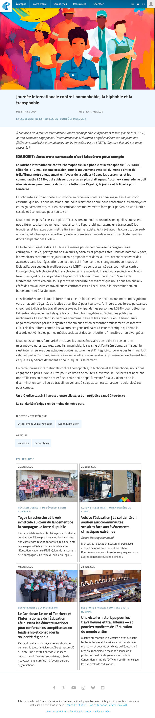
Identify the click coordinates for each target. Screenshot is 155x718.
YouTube (73, 687)
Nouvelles (23, 443)
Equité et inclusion (68, 423)
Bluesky (93, 687)
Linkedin (102, 687)
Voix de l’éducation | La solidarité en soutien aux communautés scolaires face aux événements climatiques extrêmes (110, 512)
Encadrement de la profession (35, 423)
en (132, 4)
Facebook (54, 687)
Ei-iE (6, 6)
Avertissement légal (57, 711)
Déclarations (42, 443)
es (143, 4)
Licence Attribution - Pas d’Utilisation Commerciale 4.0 (96, 705)
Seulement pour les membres (151, 4)
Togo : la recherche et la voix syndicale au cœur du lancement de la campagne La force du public (47, 511)
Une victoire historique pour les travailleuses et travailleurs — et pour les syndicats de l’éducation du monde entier (110, 616)
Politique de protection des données (90, 711)
